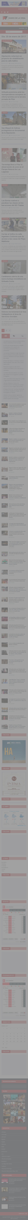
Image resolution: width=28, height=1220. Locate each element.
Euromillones (5, 867)
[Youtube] (4, 12)
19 (14, 1038)
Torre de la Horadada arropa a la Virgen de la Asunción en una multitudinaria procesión (17, 405)
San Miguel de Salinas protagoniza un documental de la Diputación (13, 130)
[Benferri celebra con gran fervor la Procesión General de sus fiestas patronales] (5, 440)
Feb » (6, 1047)
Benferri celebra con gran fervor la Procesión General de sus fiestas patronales (17, 440)
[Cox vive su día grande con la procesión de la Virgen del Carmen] (5, 661)
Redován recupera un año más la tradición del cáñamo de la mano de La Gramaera (13, 368)
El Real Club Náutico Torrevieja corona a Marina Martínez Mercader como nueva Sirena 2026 (14, 362)
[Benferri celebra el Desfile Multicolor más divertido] (5, 414)
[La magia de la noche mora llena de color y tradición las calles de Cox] (5, 700)
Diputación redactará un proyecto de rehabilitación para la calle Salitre (13, 58)
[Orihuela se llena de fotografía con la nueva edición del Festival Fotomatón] (5, 1180)
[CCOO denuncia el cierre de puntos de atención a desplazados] (5, 1206)
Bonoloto (4, 862)
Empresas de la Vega (7, 1168)
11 (10, 1036)
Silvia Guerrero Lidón (15, 135)
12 (14, 1036)
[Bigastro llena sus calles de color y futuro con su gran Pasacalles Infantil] (5, 469)
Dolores (3, 1149)
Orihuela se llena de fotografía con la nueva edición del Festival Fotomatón (17, 1180)
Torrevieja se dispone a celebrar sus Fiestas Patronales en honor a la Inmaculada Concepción (17, 1189)
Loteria (3, 869)
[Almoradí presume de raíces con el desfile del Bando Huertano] (5, 554)
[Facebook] (1, 12)
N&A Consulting (14, 1218)
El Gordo (4, 865)
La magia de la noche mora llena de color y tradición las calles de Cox (17, 700)
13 (17, 1036)
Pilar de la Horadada (6, 1159)
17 (7, 1038)
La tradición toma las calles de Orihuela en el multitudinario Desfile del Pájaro (17, 636)
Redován (4, 1144)
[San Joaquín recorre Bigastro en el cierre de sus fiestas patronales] (5, 422)
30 (3, 1044)
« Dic (3, 1047)
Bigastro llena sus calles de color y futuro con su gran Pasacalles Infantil (17, 469)
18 (10, 1038)
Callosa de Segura (6, 1156)
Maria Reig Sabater (14, 207)
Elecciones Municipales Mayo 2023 (10, 1171)
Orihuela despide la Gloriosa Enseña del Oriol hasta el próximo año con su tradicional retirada (17, 626)
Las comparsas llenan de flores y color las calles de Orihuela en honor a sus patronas (17, 610)
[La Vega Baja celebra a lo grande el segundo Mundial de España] (5, 619)
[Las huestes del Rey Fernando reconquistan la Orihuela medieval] (5, 572)
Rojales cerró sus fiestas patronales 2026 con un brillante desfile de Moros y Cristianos (17, 726)
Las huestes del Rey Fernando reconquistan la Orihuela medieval (16, 572)
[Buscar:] (14, 31)
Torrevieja (4, 1134)
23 (3, 1041)
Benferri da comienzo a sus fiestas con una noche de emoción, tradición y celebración (17, 496)
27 (17, 1041)
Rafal (3, 1146)
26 (14, 1041)
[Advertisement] (14, 845)
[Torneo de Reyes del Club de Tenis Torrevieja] (5, 1199)
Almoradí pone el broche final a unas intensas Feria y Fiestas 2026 (17, 505)
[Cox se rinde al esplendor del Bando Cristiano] (5, 645)
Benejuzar (4, 1161)
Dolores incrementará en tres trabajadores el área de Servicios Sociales (14, 314)
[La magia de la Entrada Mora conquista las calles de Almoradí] (5, 525)
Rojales (3, 1141)
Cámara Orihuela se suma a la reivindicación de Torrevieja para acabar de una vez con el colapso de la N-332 (14, 384)
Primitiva (4, 864)
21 (21, 1038)
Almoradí (4, 1137)
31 (7, 1044)
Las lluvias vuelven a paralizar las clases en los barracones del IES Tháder (13, 203)
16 (3, 1038)
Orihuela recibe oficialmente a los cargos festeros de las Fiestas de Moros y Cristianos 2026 (17, 691)
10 (7, 1036)
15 (24, 1036)
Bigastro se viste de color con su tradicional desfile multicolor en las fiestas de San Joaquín (17, 450)
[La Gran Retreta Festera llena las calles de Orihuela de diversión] (5, 581)
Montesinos (4, 1151)
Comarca (4, 1166)
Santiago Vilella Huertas (15, 63)
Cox (2, 1154)
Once (3, 871)
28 (21, 1041)
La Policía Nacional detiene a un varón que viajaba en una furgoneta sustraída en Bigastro (13, 374)
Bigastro (3, 1139)
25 (10, 1041)
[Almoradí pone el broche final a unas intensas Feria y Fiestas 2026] (5, 505)
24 (7, 1041)
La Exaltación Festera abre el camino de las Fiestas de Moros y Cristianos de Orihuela (17, 717)
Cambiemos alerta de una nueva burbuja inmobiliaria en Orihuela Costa (14, 278)
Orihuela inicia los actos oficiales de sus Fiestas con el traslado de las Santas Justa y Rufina (17, 652)
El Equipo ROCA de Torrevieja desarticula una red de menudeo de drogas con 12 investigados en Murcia (14, 390)
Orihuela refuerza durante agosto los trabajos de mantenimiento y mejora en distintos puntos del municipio (14, 396)
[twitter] (7, 12)
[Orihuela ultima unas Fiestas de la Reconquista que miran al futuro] (5, 710)
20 (17, 1038)
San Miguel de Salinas (7, 1163)
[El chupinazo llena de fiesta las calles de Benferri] (5, 478)
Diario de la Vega (14, 101)
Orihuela (4, 1132)
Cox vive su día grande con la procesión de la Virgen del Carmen (16, 661)
